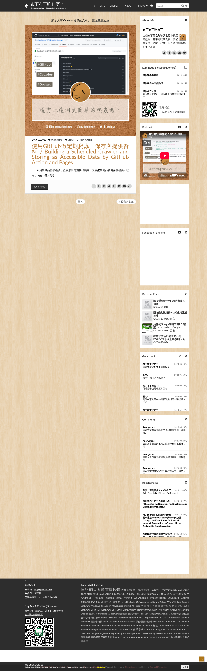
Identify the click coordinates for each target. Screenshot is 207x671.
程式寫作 (166, 593)
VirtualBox (147, 625)
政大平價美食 (177, 637)
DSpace (130, 593)
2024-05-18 (179, 364)
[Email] (179, 52)
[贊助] (184, 52)
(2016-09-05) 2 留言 (164, 330)
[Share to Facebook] (94, 186)
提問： (34, 593)
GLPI (117, 637)
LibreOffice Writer (132, 609)
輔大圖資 (96, 589)
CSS (163, 629)
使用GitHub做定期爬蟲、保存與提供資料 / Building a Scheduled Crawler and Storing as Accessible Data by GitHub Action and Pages (80, 154)
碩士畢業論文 (181, 593)
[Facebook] (169, 52)
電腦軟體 (112, 589)
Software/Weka (90, 601)
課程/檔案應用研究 (100, 637)
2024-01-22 (179, 410)
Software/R (107, 625)
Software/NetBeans (108, 629)
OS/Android (141, 597)
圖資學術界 (96, 621)
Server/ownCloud (164, 633)
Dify (161, 625)
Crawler (72, 139)
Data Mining (124, 597)
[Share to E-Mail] (124, 186)
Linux (115, 593)
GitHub (88, 139)
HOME (101, 5)
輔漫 (112, 637)
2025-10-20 (179, 515)
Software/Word (127, 621)
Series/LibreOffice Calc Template (173, 621)
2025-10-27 (179, 501)
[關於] (164, 52)
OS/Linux (173, 597)
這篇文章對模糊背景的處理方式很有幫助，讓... (164, 472)
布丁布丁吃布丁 (150, 364)
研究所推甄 (183, 609)
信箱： (39, 589)
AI (161, 617)
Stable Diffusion (181, 633)
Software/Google (89, 629)
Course (185, 597)
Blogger (154, 589)
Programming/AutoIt (128, 617)
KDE (181, 629)
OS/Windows (142, 601)
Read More (39, 187)
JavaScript (105, 593)
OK (186, 667)
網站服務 (129, 605)
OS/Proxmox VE (150, 593)
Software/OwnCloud (91, 625)
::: (94, 5)
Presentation (158, 597)
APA (153, 629)
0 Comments (57, 139)
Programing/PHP (100, 633)
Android (86, 597)
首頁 (80, 201)
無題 (178, 613)
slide (138, 605)
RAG (141, 617)
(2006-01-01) (160, 306)
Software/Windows (90, 605)
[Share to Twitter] (109, 186)
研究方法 (106, 601)
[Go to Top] (201, 659)
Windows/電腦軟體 (117, 613)
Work (121, 629)
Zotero (110, 597)
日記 (84, 589)
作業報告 (165, 609)
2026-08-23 (179, 427)
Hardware (114, 621)
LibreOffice (168, 625)
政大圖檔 (126, 589)
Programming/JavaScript (174, 589)
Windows (85, 621)
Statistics (102, 613)
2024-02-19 (179, 386)
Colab (169, 629)
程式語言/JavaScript (112, 605)
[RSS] (174, 52)
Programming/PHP (150, 609)
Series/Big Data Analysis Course (160, 613)
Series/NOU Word (146, 637)
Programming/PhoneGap (121, 633)
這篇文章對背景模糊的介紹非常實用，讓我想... (164, 431)
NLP (177, 625)
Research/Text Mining (144, 633)
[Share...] (129, 186)
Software (185, 617)
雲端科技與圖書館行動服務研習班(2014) (165, 605)
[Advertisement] (164, 204)
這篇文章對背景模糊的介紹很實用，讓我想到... (164, 458)
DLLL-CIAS (129, 601)
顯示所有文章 (100, 20)
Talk (137, 593)
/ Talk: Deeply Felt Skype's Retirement (160, 491)
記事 (122, 593)
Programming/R (151, 617)
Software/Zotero (158, 601)
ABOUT (129, 5)
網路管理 (93, 593)
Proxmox (98, 597)
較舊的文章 (127, 201)
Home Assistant (109, 617)
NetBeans (184, 625)
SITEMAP (114, 5)
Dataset (167, 617)
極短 (155, 625)
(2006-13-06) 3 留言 (164, 318)
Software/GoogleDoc (91, 609)
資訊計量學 (133, 613)
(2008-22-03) (160, 342)
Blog (158, 629)
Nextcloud (86, 633)
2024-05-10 (179, 375)
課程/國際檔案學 (144, 621)
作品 (84, 593)
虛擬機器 (118, 601)
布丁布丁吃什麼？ (47, 3)
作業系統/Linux (141, 629)
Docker (80, 139)
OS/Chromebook (129, 637)
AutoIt (106, 621)
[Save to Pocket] (119, 186)
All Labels (96, 585)
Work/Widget (174, 601)
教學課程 (85, 637)
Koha (186, 629)
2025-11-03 (179, 490)
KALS (175, 629)
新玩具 (185, 601)
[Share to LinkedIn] (114, 186)
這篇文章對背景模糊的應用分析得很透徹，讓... (164, 445)
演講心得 (93, 613)
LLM (155, 621)
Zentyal (128, 629)
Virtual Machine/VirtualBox (127, 625)
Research (175, 617)
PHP (142, 613)
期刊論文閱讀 (141, 589)
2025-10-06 (179, 534)
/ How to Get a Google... (169, 326)
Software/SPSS (163, 637)
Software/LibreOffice (112, 609)
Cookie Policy (100, 667)
